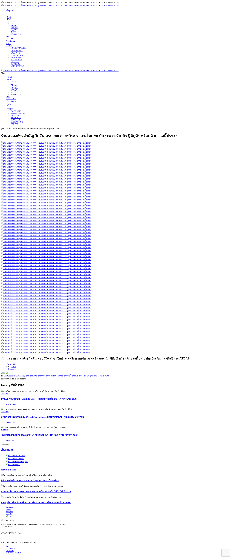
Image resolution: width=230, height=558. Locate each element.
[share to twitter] (4, 373)
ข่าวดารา (41, 376)
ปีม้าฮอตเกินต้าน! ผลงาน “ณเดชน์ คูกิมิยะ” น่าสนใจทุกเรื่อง (30, 480)
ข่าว (27, 376)
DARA (13, 21)
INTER (13, 32)
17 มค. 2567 (11, 364)
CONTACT (10, 548)
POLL (8, 44)
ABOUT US (15, 53)
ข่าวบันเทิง (50, 376)
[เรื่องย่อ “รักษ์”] (13, 465)
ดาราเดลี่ (82, 376)
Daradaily (10, 376)
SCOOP (14, 30)
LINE (10, 516)
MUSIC (14, 26)
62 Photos (5, 394)
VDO (8, 36)
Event (14, 367)
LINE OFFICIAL (17, 66)
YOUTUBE (15, 64)
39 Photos (5, 412)
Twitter (8, 510)
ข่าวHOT (33, 376)
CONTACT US (17, 55)
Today (22, 376)
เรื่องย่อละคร (11, 41)
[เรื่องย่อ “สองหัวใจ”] (15, 459)
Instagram (9, 512)
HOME (9, 17)
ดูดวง (8, 104)
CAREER (14, 124)
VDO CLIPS (16, 34)
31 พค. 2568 (11, 404)
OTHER (9, 46)
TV (12, 23)
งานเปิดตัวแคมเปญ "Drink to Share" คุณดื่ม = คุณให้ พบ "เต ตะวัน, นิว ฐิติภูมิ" (40, 399)
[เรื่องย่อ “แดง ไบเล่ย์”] (15, 456)
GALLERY (10, 38)
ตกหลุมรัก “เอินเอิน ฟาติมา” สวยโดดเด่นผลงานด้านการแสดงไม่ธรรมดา (36, 502)
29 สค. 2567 (10, 422)
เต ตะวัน (106, 376)
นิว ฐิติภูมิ (91, 376)
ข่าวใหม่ (75, 376)
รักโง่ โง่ (98, 376)
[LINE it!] (7, 373)
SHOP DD (15, 115)
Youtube (9, 514)
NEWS (8, 19)
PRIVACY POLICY (14, 553)
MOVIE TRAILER (18, 48)
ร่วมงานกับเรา (17, 51)
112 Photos (5, 430)
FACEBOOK (16, 57)
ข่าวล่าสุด (59, 376)
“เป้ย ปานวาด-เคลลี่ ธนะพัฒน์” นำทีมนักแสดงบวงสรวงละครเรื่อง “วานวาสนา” (39, 435)
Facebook (9, 507)
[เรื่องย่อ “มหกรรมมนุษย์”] (17, 462)
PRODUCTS (16, 118)
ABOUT (9, 546)
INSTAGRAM (16, 60)
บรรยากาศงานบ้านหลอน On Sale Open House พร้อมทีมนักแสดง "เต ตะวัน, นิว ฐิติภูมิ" (43, 417)
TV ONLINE (16, 111)
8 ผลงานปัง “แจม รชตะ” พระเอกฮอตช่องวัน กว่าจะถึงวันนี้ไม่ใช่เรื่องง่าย (36, 491)
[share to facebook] (2, 373)
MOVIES (14, 28)
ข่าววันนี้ (67, 376)
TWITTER (15, 62)
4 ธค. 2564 (10, 440)
